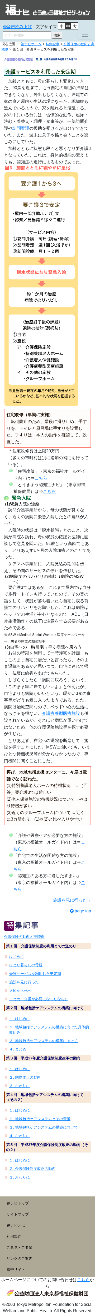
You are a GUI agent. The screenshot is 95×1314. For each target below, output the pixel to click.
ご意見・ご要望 (19, 1247)
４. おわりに (19, 1136)
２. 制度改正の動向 (25, 1077)
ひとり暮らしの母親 (25, 965)
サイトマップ (18, 1214)
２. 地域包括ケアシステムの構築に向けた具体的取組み (49, 1029)
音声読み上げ (19, 26)
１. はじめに (19, 1019)
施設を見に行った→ (72, 900)
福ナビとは (16, 1225)
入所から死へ (20, 990)
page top (83, 911)
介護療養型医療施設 (61, 713)
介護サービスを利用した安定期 (35, 974)
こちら (41, 478)
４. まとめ (17, 1049)
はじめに (16, 956)
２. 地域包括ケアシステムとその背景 (39, 1119)
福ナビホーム (31, 44)
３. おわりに (19, 1086)
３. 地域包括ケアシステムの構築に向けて (43, 1041)
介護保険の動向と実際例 (24, 936)
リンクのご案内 (19, 1258)
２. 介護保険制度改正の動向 (32, 1168)
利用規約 (14, 1236)
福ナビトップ (18, 1203)
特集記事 (52, 44)
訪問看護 (20, 128)
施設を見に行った (24, 982)
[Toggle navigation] (85, 34)
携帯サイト (16, 1269)
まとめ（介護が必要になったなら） (38, 999)
